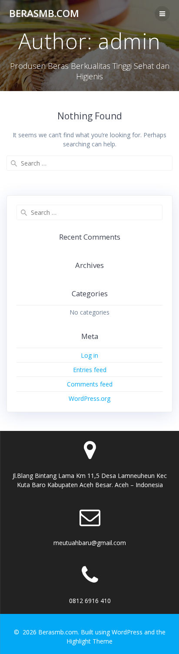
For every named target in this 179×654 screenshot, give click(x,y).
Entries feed (89, 370)
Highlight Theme (89, 641)
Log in (89, 355)
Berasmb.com (44, 13)
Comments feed (90, 384)
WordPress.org (89, 398)
